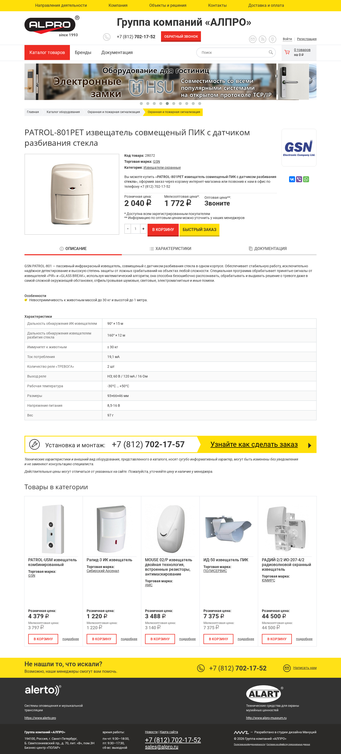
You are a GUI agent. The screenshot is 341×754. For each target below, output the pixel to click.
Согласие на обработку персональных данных (288, 744)
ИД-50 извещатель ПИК (225, 560)
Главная (33, 112)
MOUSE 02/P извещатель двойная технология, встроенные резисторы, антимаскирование (168, 567)
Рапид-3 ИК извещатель (109, 560)
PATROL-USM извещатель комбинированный (52, 562)
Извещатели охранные (162, 168)
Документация (270, 248)
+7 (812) (136, 36)
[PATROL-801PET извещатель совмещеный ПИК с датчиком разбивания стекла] (72, 194)
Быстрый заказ (199, 229)
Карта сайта (169, 732)
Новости (151, 732)
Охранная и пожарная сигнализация (114, 112)
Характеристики (173, 248)
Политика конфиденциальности (249, 744)
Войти (287, 39)
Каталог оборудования (63, 112)
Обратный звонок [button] (181, 36)
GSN (156, 162)
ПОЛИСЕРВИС (215, 571)
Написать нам (305, 668)
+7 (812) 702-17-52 (173, 740)
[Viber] (299, 179)
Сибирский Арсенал (103, 571)
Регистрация (307, 39)
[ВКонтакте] (292, 179)
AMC (149, 585)
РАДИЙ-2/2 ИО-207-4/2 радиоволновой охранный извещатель (286, 565)
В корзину (163, 229)
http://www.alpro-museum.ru (266, 718)
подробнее (70, 639)
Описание (76, 248)
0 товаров (302, 50)
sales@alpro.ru (161, 747)
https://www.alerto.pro (40, 718)
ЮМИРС (268, 580)
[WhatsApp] (306, 179)
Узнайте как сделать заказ (254, 444)
